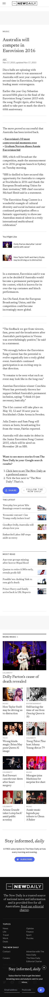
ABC (5, 59)
